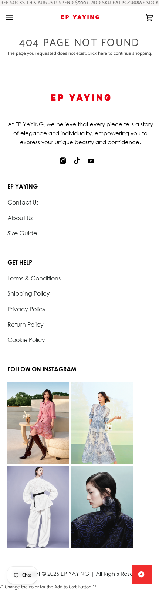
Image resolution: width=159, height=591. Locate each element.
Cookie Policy (26, 339)
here (102, 53)
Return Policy (25, 324)
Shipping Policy (28, 293)
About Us (20, 218)
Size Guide (22, 233)
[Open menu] (17, 17)
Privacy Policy (26, 309)
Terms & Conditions (34, 278)
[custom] (63, 161)
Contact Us (22, 202)
